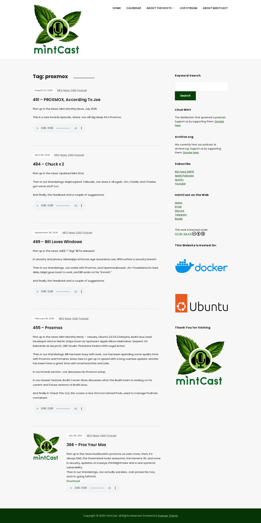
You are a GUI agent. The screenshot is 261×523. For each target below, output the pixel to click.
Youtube (180, 183)
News (66, 90)
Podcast (82, 90)
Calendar (133, 8)
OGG (73, 90)
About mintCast (215, 8)
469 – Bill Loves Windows (57, 242)
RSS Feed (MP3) (184, 172)
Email (178, 206)
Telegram (181, 214)
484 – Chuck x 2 (48, 164)
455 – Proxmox (47, 327)
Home (117, 8)
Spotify (179, 179)
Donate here (191, 152)
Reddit (179, 219)
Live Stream (188, 8)
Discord (179, 211)
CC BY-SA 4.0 (183, 234)
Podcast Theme (168, 515)
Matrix (178, 203)
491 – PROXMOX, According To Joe (66, 99)
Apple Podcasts (184, 175)
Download (73, 481)
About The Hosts (159, 8)
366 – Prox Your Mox (86, 445)
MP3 (59, 90)
